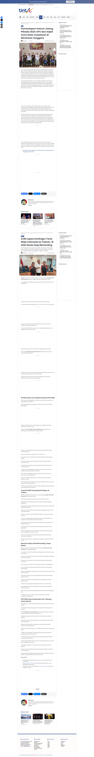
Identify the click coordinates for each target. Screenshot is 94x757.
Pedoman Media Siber (38, 743)
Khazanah (63, 17)
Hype (51, 17)
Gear (59, 17)
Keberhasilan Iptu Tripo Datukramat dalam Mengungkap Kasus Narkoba (25, 222)
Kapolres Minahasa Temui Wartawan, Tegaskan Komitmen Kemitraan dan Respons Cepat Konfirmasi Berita (37, 222)
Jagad (37, 17)
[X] (2, 20)
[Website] (28, 205)
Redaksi (35, 742)
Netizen (68, 17)
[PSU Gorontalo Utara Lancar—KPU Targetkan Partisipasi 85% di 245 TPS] (49, 216)
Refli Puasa (31, 200)
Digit (48, 17)
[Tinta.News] (26, 10)
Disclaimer (36, 745)
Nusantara (32, 17)
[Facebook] (30, 205)
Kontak (35, 749)
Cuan (44, 17)
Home (23, 22)
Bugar (62, 744)
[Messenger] (2, 22)
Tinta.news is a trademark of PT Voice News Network (43, 755)
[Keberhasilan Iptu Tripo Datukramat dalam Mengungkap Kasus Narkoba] (26, 216)
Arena (55, 17)
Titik (41, 17)
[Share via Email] (2, 25)
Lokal (27, 17)
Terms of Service (37, 744)
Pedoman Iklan (37, 747)
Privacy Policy (36, 746)
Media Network (70, 1)
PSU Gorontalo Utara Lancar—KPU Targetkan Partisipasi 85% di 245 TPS (49, 222)
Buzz (48, 741)
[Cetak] (2, 27)
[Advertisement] (58, 10)
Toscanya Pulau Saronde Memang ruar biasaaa (43, 4)
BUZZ (24, 17)
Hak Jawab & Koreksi (38, 748)
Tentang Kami (37, 741)
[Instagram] (31, 205)
